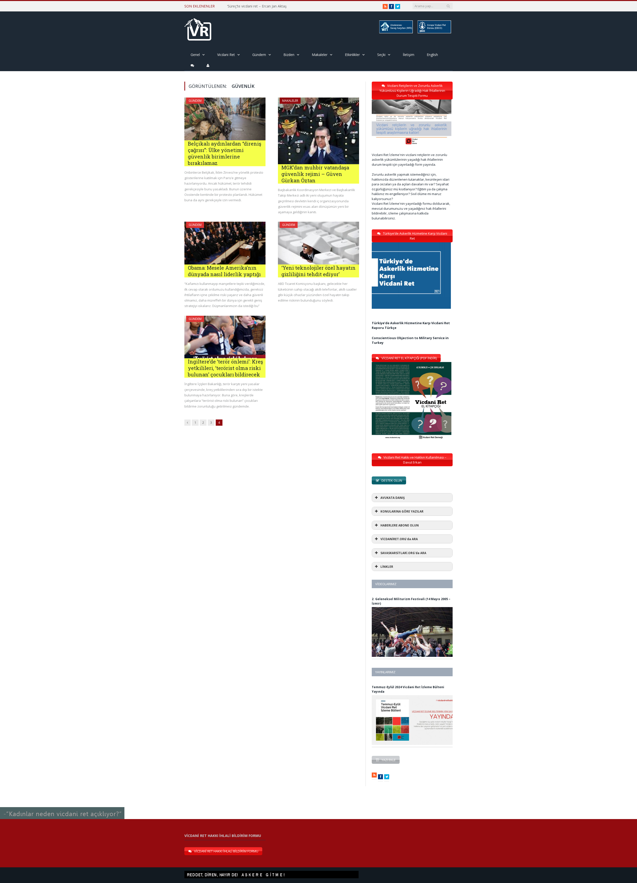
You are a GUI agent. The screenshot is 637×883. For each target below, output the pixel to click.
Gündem (259, 54)
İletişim (408, 54)
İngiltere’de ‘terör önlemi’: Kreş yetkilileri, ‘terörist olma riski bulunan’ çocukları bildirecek (225, 368)
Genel (195, 54)
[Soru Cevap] (62, 807)
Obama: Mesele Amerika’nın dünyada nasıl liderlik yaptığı (224, 270)
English (432, 54)
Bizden (288, 54)
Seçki (381, 54)
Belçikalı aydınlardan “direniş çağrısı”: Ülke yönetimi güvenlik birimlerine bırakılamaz (224, 153)
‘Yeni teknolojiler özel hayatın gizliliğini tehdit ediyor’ (318, 270)
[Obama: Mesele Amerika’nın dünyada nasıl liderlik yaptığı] (224, 243)
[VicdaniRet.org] (197, 28)
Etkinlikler (352, 54)
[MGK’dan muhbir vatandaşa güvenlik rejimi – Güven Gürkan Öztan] (318, 131)
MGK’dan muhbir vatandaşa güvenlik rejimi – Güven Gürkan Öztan (315, 174)
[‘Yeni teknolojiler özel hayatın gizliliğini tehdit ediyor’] (318, 243)
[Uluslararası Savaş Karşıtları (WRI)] (395, 32)
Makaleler (319, 54)
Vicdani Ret (226, 54)
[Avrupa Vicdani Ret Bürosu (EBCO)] (434, 32)
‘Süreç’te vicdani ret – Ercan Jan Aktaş (257, 6)
